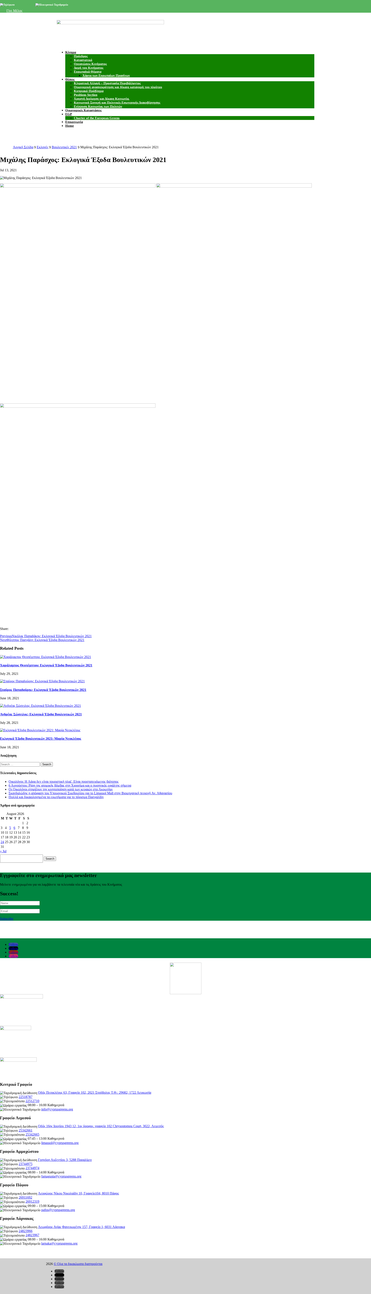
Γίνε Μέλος (14, 10)
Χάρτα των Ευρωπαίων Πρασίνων (106, 75)
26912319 (32, 1201)
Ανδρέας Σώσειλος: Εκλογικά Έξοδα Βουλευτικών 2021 (41, 714)
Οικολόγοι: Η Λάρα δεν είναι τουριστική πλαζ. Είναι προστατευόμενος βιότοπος (64, 781)
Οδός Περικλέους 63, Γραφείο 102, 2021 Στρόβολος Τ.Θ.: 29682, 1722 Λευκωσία (94, 1092)
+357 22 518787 (23, 4)
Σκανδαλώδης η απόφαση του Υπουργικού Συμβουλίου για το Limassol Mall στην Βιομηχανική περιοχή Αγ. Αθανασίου (90, 793)
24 (2, 842)
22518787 (25, 1097)
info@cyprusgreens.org (81, 4)
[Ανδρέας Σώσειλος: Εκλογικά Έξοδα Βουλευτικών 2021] (40, 705)
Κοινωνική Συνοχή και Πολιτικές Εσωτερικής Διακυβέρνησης (117, 102)
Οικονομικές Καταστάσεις (83, 110)
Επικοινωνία (74, 122)
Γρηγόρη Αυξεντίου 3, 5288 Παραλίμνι (65, 1160)
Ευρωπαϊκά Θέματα (87, 71)
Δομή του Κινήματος (88, 67)
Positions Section (85, 94)
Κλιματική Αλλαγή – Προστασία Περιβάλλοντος (107, 83)
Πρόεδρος (81, 56)
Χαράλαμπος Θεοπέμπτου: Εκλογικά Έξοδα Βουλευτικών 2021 (46, 665)
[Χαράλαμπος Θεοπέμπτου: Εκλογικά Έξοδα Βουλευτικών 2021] (45, 656)
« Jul (3, 851)
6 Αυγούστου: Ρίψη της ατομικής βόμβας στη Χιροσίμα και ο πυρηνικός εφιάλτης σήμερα (70, 785)
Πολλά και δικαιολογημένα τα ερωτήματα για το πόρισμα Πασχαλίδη (56, 797)
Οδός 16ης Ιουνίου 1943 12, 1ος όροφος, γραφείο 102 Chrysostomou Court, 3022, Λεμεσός (101, 1126)
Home (69, 125)
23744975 (25, 1164)
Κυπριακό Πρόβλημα (88, 91)
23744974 (32, 1168)
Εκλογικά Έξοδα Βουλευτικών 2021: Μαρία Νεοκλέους (40, 738)
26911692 (25, 1197)
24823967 (32, 1235)
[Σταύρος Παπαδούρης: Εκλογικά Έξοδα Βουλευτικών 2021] (42, 681)
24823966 (25, 1231)
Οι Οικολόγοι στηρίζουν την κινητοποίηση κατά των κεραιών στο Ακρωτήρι (61, 789)
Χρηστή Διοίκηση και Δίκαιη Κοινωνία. (101, 98)
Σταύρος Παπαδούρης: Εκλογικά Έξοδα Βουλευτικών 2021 (43, 690)
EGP (68, 114)
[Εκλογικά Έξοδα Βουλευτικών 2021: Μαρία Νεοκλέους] (40, 730)
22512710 (32, 1101)
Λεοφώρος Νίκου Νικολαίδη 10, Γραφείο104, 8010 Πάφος (78, 1193)
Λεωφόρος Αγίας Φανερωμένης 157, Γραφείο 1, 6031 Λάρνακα (81, 1227)
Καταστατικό (83, 60)
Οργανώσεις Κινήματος (90, 64)
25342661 (25, 1130)
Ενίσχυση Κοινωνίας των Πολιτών (98, 106)
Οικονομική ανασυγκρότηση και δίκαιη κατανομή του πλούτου (118, 87)
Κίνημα (70, 52)
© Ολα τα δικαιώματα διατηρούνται (78, 1264)
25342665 (32, 1134)
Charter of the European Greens (97, 118)
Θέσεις (70, 79)
